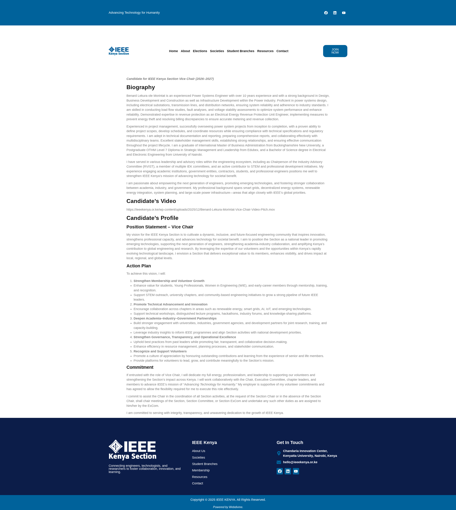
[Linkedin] (334, 12)
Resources (265, 51)
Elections (200, 51)
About (185, 51)
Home (173, 51)
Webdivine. (236, 507)
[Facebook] (326, 12)
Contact (282, 51)
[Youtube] (343, 12)
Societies (217, 51)
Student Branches (240, 51)
